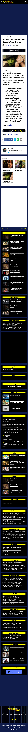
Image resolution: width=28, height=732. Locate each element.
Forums (16, 727)
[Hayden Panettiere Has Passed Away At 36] (6, 254)
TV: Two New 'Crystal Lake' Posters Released (16, 265)
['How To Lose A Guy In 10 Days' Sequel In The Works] (6, 243)
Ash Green (7, 435)
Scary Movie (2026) (7, 638)
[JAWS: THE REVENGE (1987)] (6, 397)
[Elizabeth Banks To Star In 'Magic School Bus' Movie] (6, 457)
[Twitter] (15, 139)
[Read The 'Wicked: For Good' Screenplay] (8, 164)
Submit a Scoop (14, 729)
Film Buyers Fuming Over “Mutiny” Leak (11, 552)
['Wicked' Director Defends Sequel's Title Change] (8, 176)
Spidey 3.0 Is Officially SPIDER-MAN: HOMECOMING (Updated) (17, 659)
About (11, 727)
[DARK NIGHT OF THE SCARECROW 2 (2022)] (6, 408)
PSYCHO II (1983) (6, 421)
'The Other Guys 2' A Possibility (17, 653)
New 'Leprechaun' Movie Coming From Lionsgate (17, 283)
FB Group (21, 727)
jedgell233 (7, 424)
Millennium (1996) (7, 596)
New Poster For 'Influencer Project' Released (17, 277)
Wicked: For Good (10, 36)
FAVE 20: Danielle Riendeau (9, 626)
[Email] (21, 139)
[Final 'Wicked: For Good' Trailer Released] (20, 164)
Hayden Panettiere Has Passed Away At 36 (17, 253)
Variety (10, 125)
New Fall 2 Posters (7, 326)
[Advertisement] (14, 19)
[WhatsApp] (18, 139)
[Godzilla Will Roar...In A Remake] (6, 648)
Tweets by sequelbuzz (8, 369)
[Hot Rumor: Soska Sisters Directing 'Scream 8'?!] (6, 272)
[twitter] (8, 152)
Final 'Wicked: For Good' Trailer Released (20, 169)
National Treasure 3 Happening (9, 323)
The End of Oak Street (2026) (9, 635)
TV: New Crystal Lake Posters (9, 327)
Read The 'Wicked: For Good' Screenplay (8, 169)
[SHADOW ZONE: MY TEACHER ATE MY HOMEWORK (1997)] (6, 402)
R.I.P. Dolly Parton (6, 599)
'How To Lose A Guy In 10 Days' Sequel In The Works (17, 242)
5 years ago (16, 427)
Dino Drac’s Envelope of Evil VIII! (10, 613)
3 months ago (12, 421)
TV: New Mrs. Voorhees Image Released (16, 236)
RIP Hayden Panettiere (8, 324)
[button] (1, 2)
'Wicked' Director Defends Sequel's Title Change (8, 183)
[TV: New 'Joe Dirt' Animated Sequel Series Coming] (6, 290)
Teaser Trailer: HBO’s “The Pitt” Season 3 (12, 547)
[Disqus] (14, 206)
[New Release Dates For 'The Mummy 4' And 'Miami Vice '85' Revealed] (6, 463)
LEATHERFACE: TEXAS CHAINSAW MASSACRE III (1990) (13, 444)
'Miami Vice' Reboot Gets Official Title (17, 468)
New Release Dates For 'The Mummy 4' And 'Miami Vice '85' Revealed (17, 463)
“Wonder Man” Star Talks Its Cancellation (12, 550)
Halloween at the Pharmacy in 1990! (11, 614)
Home (4, 36)
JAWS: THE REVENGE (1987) (16, 395)
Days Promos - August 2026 (9, 600)
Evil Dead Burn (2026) (7, 637)
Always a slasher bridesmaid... (9, 627)
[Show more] (4, 142)
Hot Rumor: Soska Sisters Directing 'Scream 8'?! (15, 271)
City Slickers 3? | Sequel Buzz (8, 427)
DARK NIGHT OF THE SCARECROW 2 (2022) (15, 407)
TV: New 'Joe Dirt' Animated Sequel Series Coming (16, 289)
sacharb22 (7, 419)
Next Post (23, 228)
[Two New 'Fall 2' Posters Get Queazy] (6, 260)
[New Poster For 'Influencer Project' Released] (6, 278)
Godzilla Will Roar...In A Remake (17, 647)
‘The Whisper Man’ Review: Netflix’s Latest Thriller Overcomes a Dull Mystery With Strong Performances (14, 515)
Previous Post (5, 228)
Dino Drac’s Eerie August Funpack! (10, 611)
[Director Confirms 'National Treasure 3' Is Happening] (6, 249)
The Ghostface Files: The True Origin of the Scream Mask (17, 300)
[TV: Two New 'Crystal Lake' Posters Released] (6, 266)
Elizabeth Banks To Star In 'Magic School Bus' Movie (17, 456)
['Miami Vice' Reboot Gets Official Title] (6, 469)
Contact (7, 727)
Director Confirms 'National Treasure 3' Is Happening (16, 248)
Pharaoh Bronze (8, 429)
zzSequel (16, 134)
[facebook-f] (15, 720)
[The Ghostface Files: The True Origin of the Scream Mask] (6, 301)
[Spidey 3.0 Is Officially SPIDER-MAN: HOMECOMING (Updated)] (6, 660)
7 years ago (10, 439)
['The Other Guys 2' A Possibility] (6, 654)
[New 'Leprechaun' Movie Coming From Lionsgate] (6, 284)
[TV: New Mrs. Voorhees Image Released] (6, 237)
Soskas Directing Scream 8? (9, 328)
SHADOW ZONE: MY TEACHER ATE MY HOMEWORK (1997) (17, 401)
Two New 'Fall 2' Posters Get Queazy (16, 259)
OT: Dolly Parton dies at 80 (8, 597)
